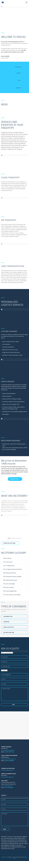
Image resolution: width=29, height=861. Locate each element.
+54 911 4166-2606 (9, 760)
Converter (6, 621)
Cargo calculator (8, 627)
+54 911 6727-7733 (9, 752)
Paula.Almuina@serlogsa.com (7, 750)
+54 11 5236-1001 (9, 787)
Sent (13, 704)
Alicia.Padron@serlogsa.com (7, 777)
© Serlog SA (4, 857)
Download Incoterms (9, 543)
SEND (4, 829)
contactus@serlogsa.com (7, 785)
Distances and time (8, 632)
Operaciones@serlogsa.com (7, 770)
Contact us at (14, 479)
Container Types (7, 616)
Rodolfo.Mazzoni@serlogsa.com (8, 759)
